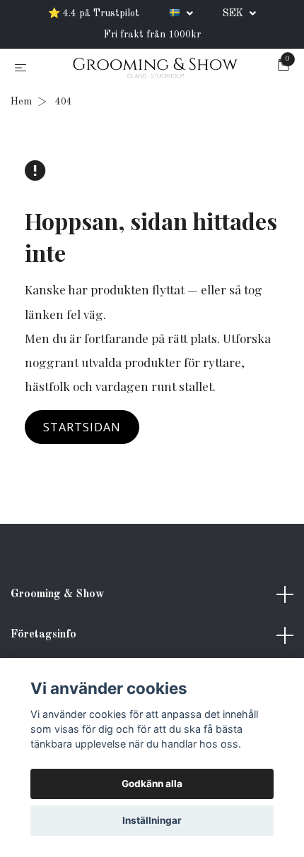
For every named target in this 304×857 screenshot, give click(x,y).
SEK (234, 13)
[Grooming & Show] (154, 68)
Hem (21, 102)
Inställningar (152, 820)
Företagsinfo (43, 634)
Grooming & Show (57, 594)
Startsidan (82, 427)
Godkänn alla (152, 783)
